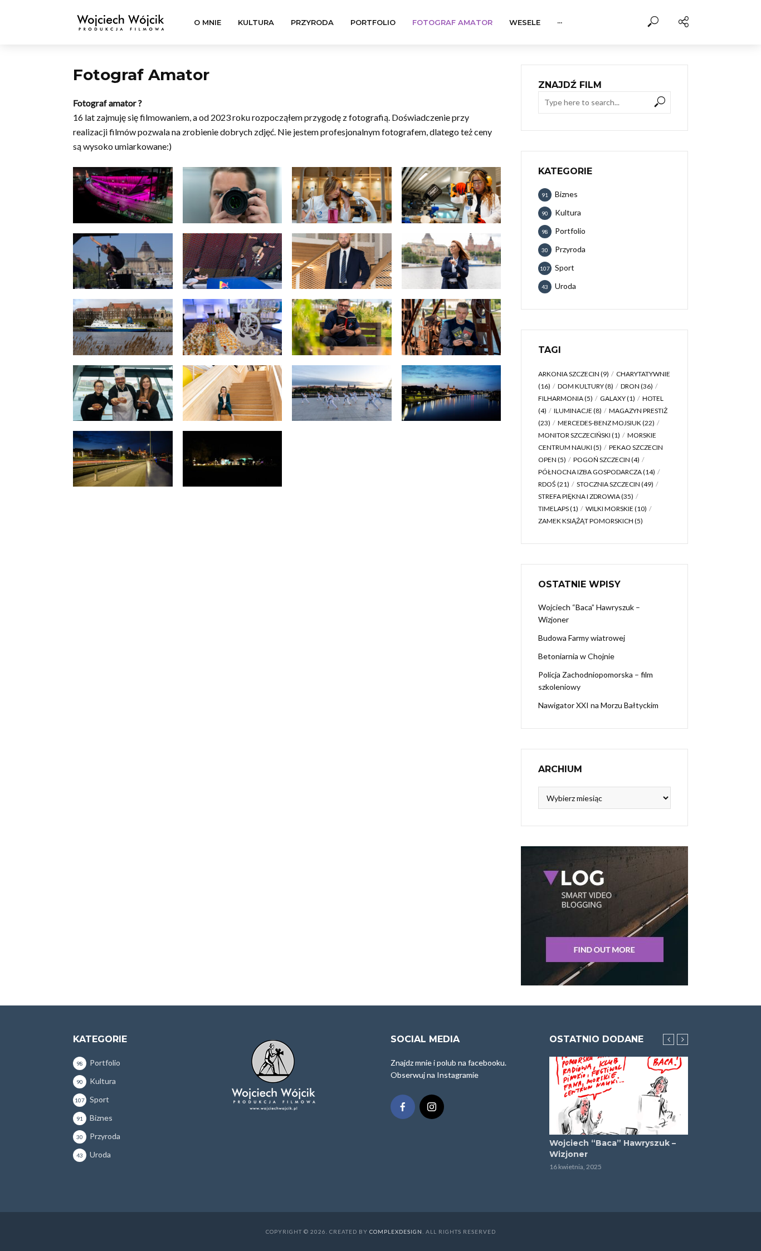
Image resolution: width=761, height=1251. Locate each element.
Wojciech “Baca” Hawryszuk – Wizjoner (589, 613)
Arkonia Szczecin (573, 374)
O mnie (207, 22)
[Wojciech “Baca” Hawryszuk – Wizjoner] (618, 1096)
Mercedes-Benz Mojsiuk (606, 423)
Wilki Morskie (616, 508)
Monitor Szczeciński (579, 435)
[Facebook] (403, 1107)
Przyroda (312, 22)
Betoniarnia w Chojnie (576, 656)
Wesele (524, 22)
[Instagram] (431, 1107)
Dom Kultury (585, 386)
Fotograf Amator (452, 22)
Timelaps (558, 508)
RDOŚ (553, 484)
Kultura (256, 22)
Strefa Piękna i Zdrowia (585, 496)
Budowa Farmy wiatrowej (581, 637)
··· (559, 22)
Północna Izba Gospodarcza (596, 472)
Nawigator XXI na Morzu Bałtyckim (598, 705)
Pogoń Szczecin (606, 459)
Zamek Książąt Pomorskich (590, 521)
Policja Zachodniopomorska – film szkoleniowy (595, 680)
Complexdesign (395, 1231)
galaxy (617, 398)
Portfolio (373, 22)
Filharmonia (565, 398)
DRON (637, 386)
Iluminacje (578, 410)
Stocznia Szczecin (615, 484)
